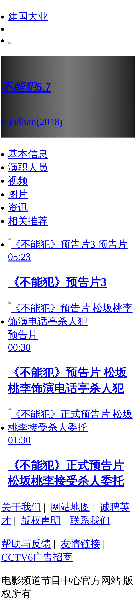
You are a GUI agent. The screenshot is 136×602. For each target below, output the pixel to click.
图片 (18, 194)
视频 (18, 180)
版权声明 (41, 520)
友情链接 (80, 543)
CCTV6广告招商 (37, 557)
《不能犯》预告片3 (57, 282)
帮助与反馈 (26, 543)
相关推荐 (28, 221)
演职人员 (28, 167)
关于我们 (21, 507)
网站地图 (70, 507)
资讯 (18, 207)
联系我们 (90, 520)
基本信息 (28, 154)
